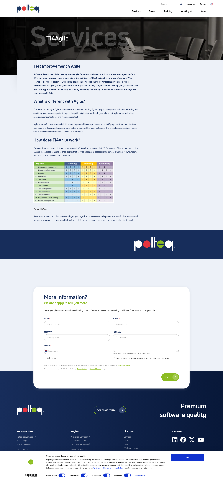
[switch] (84, 475)
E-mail (116, 319)
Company (48, 332)
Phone (47, 345)
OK (187, 457)
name (47, 319)
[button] (211, 4)
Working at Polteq (106, 410)
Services (136, 11)
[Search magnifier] (180, 4)
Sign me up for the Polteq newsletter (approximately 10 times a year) (143, 358)
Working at (186, 11)
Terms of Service (95, 369)
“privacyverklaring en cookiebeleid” (109, 468)
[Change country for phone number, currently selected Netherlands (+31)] (46, 351)
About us (191, 4)
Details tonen (140, 475)
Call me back (52, 358)
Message (117, 332)
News (203, 11)
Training (168, 11)
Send (167, 377)
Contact (203, 4)
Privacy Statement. (124, 365)
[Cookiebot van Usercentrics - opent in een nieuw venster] (31, 475)
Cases (152, 11)
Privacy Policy (82, 369)
